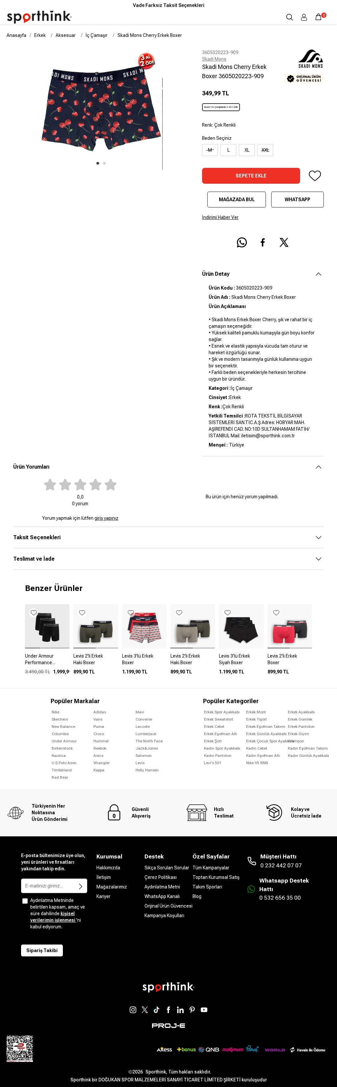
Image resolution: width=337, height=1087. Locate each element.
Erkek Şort (213, 741)
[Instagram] (133, 1010)
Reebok (99, 748)
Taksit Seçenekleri (37, 537)
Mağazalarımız (111, 886)
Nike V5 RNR (257, 763)
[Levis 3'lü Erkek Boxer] (144, 662)
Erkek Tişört (256, 719)
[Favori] (314, 176)
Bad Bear (60, 777)
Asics (98, 755)
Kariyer (103, 896)
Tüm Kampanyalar (211, 867)
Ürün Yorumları (31, 467)
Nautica (59, 755)
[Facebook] (168, 1010)
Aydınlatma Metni (162, 886)
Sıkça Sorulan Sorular (166, 867)
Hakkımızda (108, 867)
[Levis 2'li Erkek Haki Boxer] (95, 662)
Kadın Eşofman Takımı (308, 748)
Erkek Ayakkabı (301, 712)
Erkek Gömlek (300, 719)
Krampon (296, 741)
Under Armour (64, 741)
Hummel (101, 741)
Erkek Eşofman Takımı (265, 726)
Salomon (144, 755)
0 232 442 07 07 (281, 865)
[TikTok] (156, 1010)
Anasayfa (16, 35)
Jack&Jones (147, 748)
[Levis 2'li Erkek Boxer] (290, 662)
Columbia (60, 733)
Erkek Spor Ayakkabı (222, 712)
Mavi (140, 712)
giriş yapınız (106, 518)
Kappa (98, 770)
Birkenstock (62, 748)
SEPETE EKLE (251, 175)
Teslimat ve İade (34, 559)
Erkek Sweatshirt (218, 719)
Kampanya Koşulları (164, 915)
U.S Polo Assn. (64, 763)
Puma (98, 726)
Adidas (99, 712)
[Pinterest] (192, 1010)
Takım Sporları (207, 886)
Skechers (60, 719)
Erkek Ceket (214, 726)
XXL (265, 150)
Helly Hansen (147, 770)
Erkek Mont (256, 712)
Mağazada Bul (237, 199)
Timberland (62, 770)
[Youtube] (204, 1010)
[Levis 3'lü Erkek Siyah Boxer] (241, 662)
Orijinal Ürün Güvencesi (168, 906)
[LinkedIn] (180, 1010)
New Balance (63, 726)
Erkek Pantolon (301, 726)
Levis (140, 763)
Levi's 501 (213, 763)
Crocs (98, 733)
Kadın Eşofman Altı (263, 755)
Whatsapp (297, 199)
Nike (55, 712)
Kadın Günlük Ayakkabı (308, 755)
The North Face (149, 741)
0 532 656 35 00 (280, 897)
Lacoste (143, 726)
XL (247, 150)
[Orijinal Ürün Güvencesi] (304, 78)
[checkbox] (25, 901)
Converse (144, 719)
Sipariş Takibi (42, 950)
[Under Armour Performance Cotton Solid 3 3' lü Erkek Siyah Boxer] (47, 662)
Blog (197, 896)
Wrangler (101, 763)
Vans (97, 719)
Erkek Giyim (298, 733)
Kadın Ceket (256, 748)
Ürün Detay (215, 274)
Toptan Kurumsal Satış (216, 877)
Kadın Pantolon (217, 755)
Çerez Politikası (160, 877)
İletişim (103, 877)
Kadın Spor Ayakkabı (222, 748)
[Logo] (39, 17)
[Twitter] (145, 1010)
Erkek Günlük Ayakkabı (266, 733)
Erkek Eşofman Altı (220, 733)
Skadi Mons (214, 59)
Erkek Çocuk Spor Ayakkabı (270, 741)
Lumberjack (146, 733)
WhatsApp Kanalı (162, 896)
